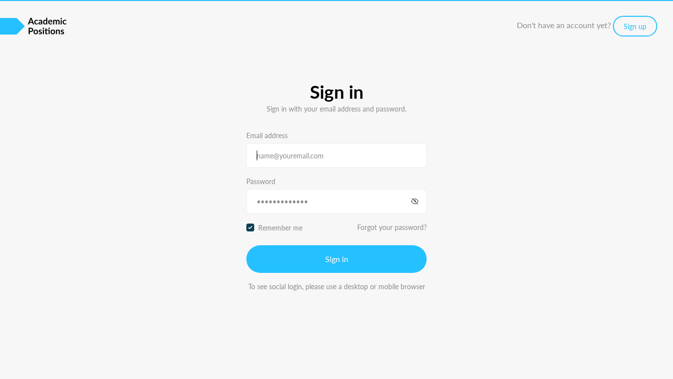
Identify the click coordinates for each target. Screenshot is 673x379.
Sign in (336, 259)
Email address (267, 135)
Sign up (635, 26)
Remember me (280, 227)
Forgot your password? (392, 227)
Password (260, 181)
